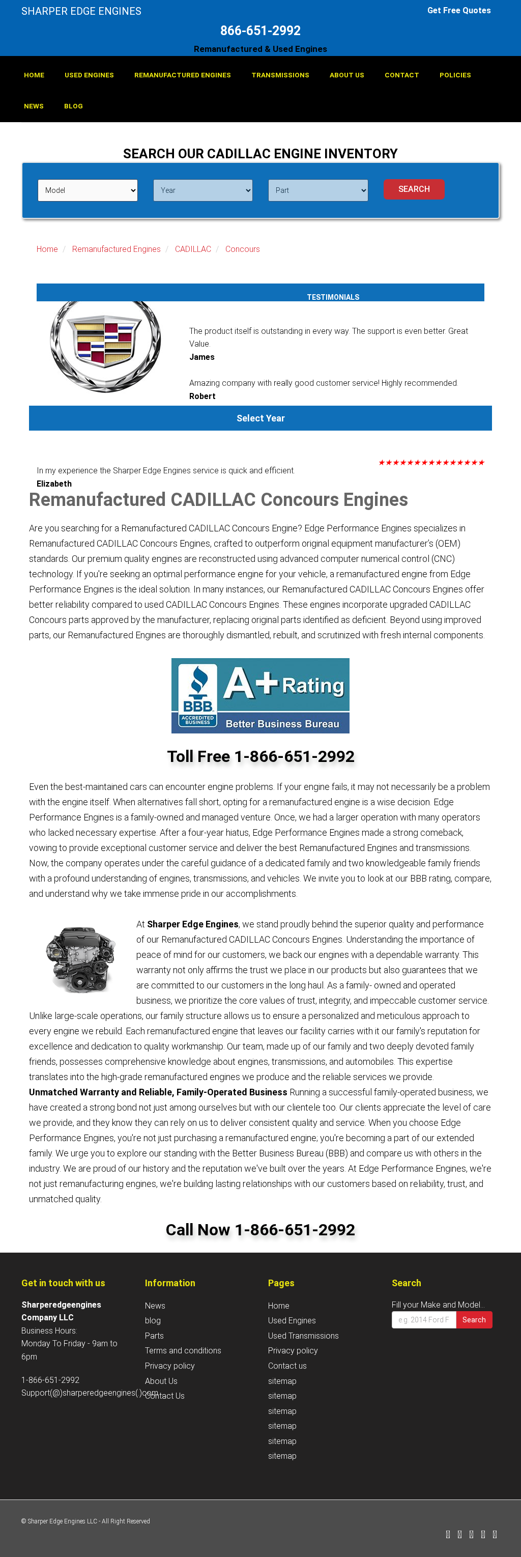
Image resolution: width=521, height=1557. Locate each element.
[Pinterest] (483, 1535)
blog (73, 106)
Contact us (287, 1366)
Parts (154, 1336)
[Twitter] (459, 1535)
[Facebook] (448, 1535)
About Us (347, 75)
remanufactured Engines (182, 75)
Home (34, 75)
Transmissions (280, 75)
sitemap (282, 1381)
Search (474, 1320)
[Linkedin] (471, 1535)
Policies (455, 75)
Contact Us (165, 1396)
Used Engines (89, 75)
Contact (402, 75)
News (34, 106)
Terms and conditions (183, 1350)
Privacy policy (170, 1366)
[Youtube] (495, 1535)
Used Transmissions (303, 1336)
